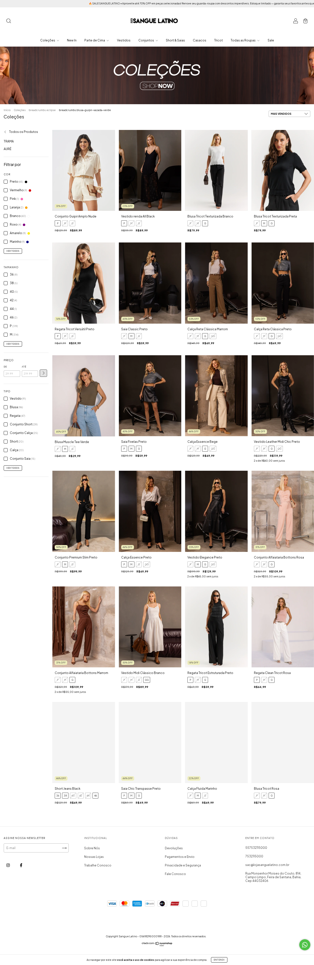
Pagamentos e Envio (180, 857)
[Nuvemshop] (157, 945)
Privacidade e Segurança (183, 865)
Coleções (48, 40)
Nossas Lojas (94, 857)
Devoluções (174, 848)
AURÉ (7, 149)
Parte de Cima (94, 40)
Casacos (199, 40)
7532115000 (254, 856)
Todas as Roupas (243, 40)
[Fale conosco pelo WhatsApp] (304, 944)
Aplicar (43, 373)
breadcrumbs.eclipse (42, 110)
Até (24, 367)
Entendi (219, 960)
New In (72, 40)
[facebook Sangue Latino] (21, 865)
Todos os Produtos (23, 132)
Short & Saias (175, 40)
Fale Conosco (175, 874)
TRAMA (9, 141)
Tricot (218, 40)
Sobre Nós (92, 848)
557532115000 (256, 848)
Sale (271, 40)
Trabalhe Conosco (97, 865)
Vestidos (124, 40)
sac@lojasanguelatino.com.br (267, 865)
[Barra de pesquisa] (8, 21)
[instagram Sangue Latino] (8, 865)
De (5, 367)
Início (7, 110)
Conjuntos (146, 40)
